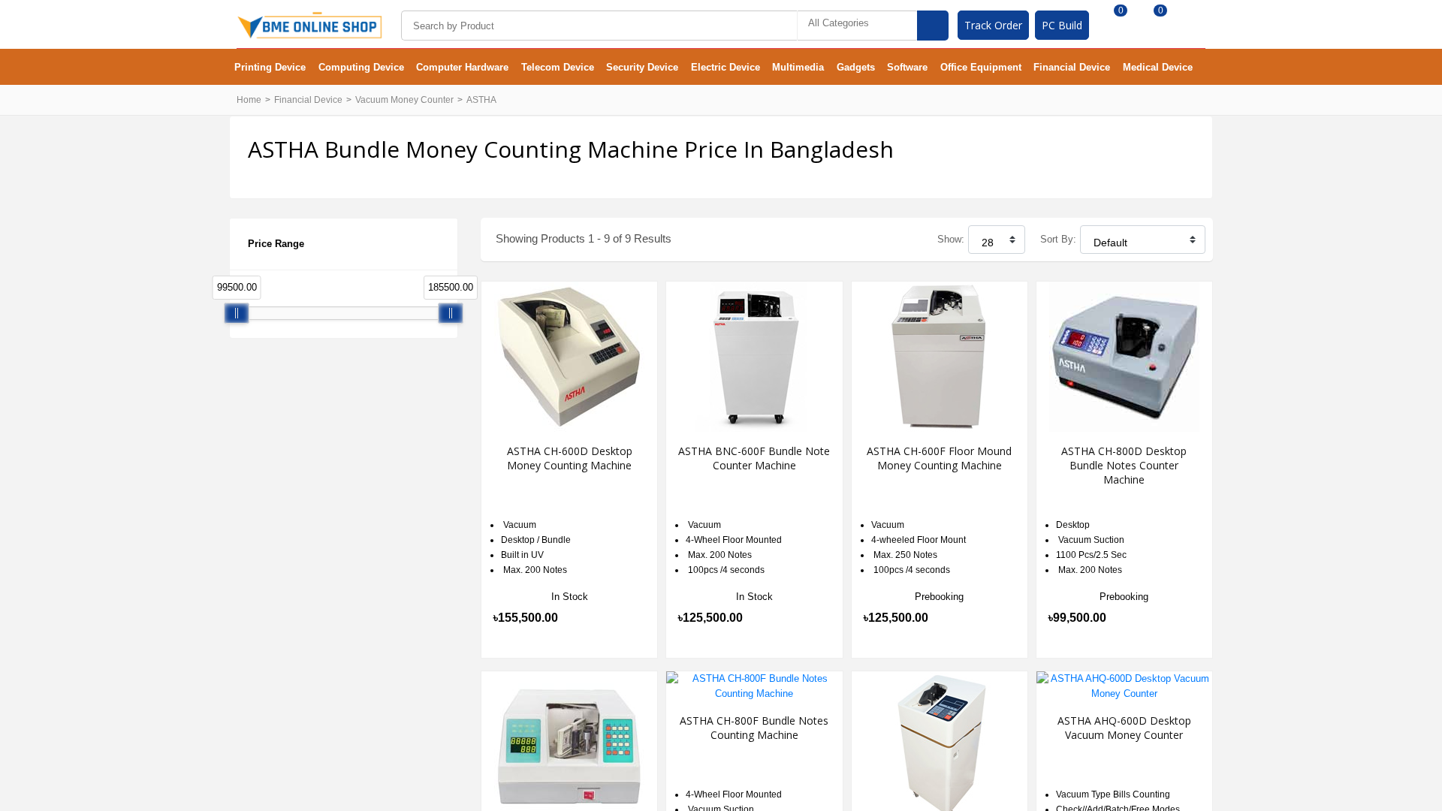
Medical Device (1158, 67)
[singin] (1190, 25)
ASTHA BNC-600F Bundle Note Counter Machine (754, 458)
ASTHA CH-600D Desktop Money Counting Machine (569, 458)
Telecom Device (557, 67)
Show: (950, 239)
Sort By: (1058, 239)
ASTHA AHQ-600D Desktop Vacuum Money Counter (1124, 727)
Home (249, 100)
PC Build (1062, 25)
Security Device (642, 67)
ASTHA (481, 100)
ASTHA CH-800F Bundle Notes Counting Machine (754, 727)
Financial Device (1071, 67)
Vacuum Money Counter (404, 100)
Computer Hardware (462, 67)
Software (907, 67)
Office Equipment (980, 67)
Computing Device (361, 67)
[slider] (236, 313)
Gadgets (856, 67)
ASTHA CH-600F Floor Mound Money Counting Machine (939, 458)
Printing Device (270, 67)
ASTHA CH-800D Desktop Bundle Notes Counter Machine (1124, 465)
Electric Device (725, 67)
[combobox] (857, 26)
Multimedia (798, 67)
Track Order (993, 25)
